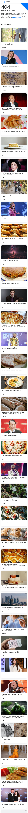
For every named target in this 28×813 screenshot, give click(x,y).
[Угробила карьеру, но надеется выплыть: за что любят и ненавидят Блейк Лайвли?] (14, 755)
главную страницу (17, 17)
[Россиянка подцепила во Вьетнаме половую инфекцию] (14, 38)
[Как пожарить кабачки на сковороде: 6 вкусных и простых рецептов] (14, 386)
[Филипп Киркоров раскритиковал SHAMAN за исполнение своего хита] (14, 342)
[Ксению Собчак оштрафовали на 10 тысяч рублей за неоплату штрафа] (14, 429)
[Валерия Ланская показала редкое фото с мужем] (14, 668)
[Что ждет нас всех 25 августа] (14, 255)
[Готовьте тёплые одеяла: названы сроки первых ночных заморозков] (14, 494)
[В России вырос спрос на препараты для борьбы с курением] (14, 625)
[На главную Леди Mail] (7, 1)
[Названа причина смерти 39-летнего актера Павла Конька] (14, 299)
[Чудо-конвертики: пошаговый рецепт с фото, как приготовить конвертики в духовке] (14, 234)
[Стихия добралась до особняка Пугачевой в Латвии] (14, 212)
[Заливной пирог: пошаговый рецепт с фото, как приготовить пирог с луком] (14, 277)
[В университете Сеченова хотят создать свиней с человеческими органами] (14, 407)
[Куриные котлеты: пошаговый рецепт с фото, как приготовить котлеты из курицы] (14, 777)
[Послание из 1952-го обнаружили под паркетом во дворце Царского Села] (14, 82)
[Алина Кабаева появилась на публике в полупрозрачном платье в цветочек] (14, 60)
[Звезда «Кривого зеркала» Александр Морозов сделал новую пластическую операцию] (14, 690)
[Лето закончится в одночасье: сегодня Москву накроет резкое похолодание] (14, 603)
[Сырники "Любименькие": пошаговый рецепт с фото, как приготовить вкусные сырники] (14, 125)
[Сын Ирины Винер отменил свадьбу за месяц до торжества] (14, 169)
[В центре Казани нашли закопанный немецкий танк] (14, 733)
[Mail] (4, 1)
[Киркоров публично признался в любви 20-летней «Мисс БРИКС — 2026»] (14, 473)
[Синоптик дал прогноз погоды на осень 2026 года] (14, 190)
